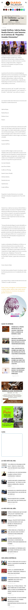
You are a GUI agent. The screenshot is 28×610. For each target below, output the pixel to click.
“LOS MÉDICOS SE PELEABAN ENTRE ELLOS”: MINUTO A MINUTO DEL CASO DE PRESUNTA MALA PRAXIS (16, 466)
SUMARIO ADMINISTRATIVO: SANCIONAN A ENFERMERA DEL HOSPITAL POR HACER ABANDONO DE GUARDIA (17, 541)
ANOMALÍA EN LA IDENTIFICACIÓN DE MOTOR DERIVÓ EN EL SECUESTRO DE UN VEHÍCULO (17, 492)
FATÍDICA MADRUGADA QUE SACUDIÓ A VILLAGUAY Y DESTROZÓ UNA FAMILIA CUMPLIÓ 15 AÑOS (17, 513)
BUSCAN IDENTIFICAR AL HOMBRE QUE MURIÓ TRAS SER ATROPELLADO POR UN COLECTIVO (18, 361)
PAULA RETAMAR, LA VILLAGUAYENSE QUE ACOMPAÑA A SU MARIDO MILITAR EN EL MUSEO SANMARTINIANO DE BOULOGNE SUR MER (17, 601)
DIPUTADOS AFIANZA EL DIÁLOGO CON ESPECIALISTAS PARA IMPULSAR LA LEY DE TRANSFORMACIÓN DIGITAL (18, 341)
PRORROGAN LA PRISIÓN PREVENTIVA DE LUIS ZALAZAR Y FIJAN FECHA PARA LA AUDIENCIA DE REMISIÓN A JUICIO (17, 330)
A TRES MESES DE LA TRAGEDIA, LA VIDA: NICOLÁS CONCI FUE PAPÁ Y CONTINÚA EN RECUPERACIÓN (16, 531)
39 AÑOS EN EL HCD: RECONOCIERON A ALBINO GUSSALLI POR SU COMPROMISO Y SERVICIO (17, 474)
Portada (4, 27)
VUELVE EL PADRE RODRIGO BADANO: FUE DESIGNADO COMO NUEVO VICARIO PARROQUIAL (18, 371)
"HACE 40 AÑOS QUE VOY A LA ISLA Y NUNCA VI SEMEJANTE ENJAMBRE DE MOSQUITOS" (17, 563)
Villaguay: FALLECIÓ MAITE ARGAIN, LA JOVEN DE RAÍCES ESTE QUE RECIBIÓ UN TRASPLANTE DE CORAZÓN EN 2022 (16, 523)
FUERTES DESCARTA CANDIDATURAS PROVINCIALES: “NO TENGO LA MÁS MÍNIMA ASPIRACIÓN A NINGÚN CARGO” (17, 483)
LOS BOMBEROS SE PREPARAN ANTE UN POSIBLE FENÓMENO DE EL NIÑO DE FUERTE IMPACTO (17, 550)
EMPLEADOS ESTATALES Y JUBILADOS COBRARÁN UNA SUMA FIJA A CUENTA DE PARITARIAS (17, 579)
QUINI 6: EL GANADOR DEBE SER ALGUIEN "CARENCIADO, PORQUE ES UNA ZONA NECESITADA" (17, 571)
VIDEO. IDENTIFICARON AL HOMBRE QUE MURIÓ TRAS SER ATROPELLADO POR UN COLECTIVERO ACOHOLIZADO (18, 351)
